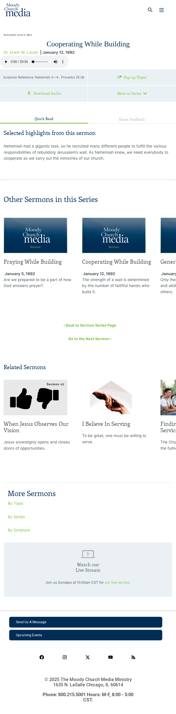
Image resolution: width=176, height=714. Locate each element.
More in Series (129, 93)
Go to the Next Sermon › (90, 338)
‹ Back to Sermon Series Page (89, 325)
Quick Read (44, 119)
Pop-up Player (135, 77)
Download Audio (47, 93)
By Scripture (19, 530)
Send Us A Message (31, 622)
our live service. (118, 582)
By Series (16, 517)
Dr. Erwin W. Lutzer (21, 52)
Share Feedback (132, 119)
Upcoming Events (29, 635)
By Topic (15, 503)
